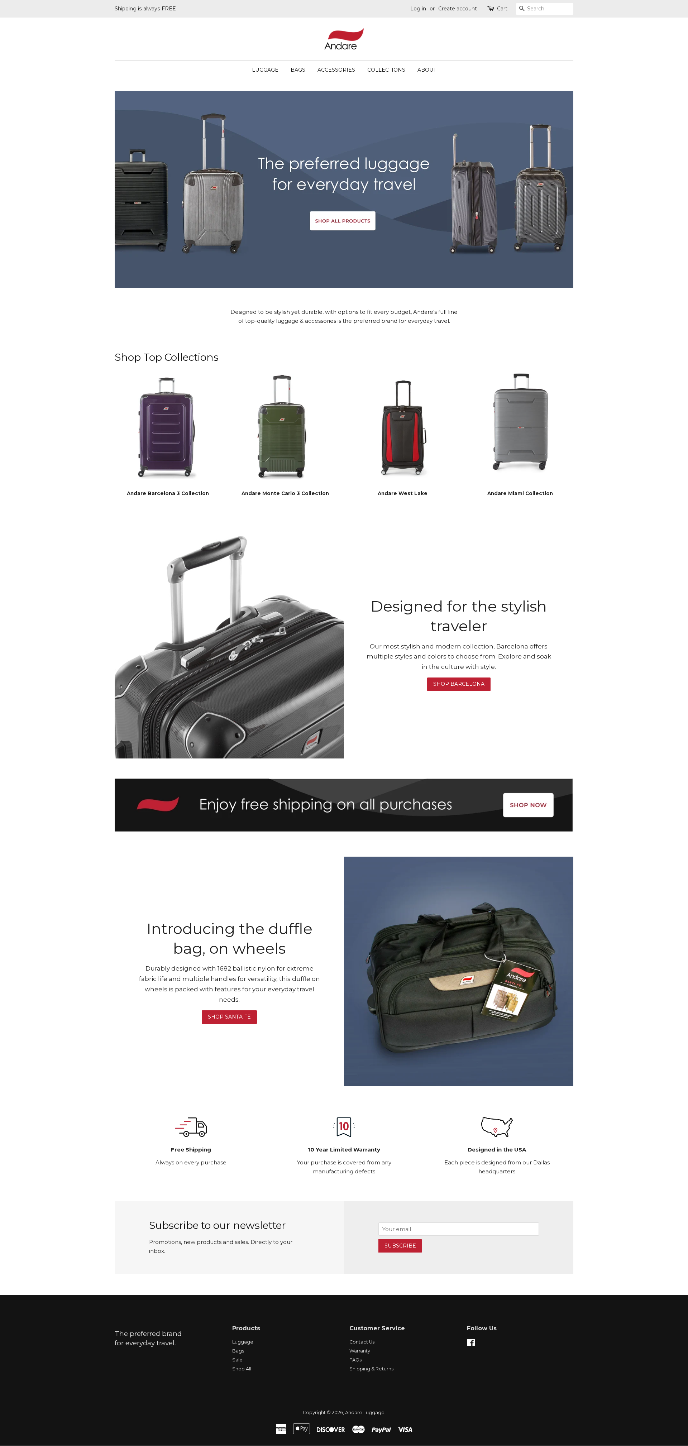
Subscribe (400, 1245)
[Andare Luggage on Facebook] (471, 1344)
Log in (418, 8)
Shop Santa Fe (229, 1017)
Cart (502, 8)
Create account (457, 8)
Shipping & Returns (371, 1368)
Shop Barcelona (458, 684)
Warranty (359, 1351)
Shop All (241, 1368)
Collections (386, 70)
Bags (298, 70)
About (426, 70)
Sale (237, 1360)
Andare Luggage (364, 1412)
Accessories (336, 70)
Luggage (265, 70)
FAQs (355, 1360)
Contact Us (361, 1342)
